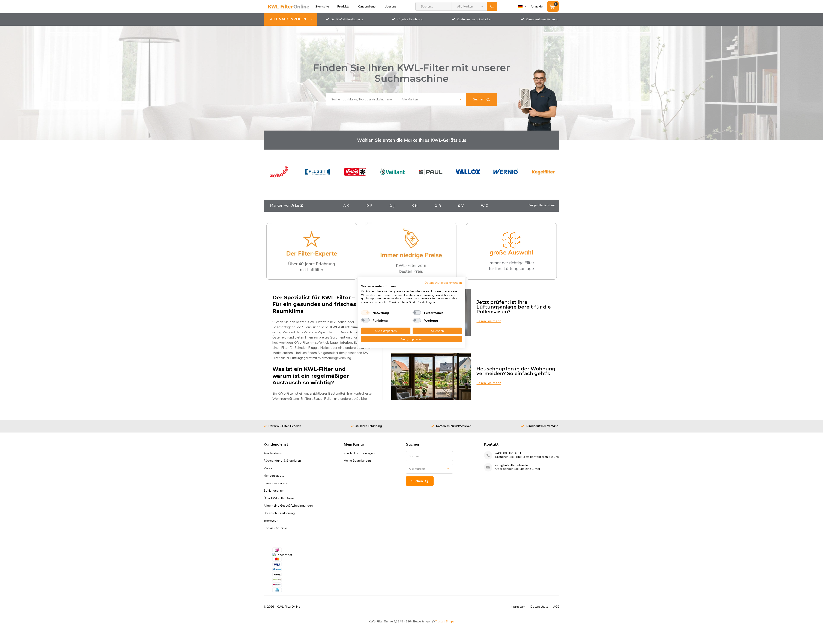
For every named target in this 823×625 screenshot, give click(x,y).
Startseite (322, 6)
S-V (461, 206)
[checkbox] (365, 312)
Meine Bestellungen (357, 460)
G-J (392, 206)
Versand (269, 468)
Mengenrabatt (274, 475)
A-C (346, 206)
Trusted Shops (445, 621)
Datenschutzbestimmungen (443, 282)
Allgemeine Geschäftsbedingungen (288, 505)
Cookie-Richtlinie (275, 528)
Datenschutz (539, 607)
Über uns (390, 6)
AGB (556, 607)
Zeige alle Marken (541, 205)
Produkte (343, 6)
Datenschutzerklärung (279, 513)
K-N (415, 206)
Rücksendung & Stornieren (282, 460)
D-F (369, 206)
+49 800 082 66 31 (508, 453)
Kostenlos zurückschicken (474, 19)
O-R (438, 206)
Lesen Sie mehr (488, 321)
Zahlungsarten (274, 490)
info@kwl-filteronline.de (511, 465)
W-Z (484, 206)
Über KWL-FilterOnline (279, 498)
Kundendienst (367, 6)
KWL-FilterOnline (288, 607)
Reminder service (276, 483)
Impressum (271, 520)
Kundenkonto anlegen (359, 453)
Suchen (492, 6)
